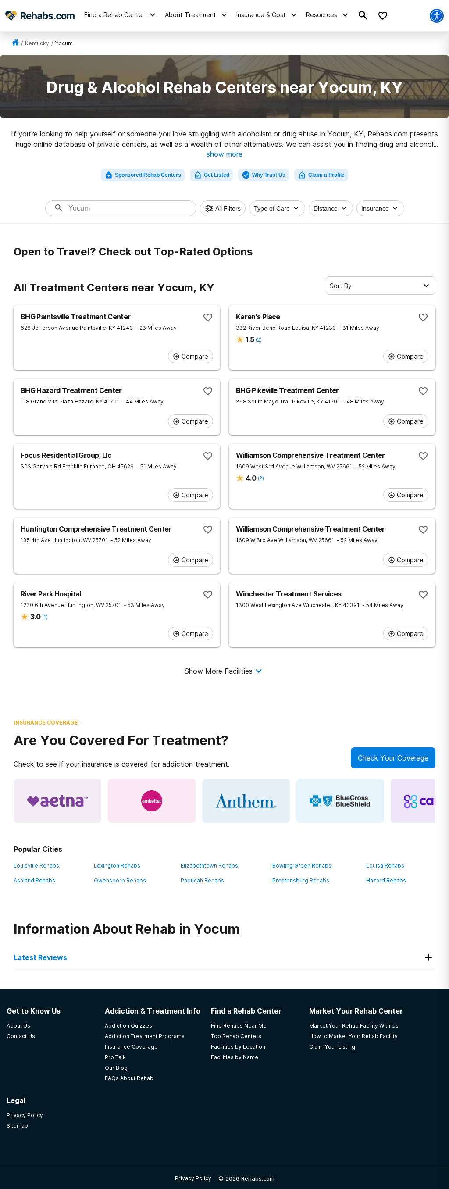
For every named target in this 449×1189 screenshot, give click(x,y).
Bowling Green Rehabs (301, 865)
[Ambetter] (152, 801)
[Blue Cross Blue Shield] (340, 801)
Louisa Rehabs (385, 865)
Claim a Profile (326, 175)
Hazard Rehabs (386, 880)
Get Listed (216, 175)
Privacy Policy (193, 1178)
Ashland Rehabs (34, 880)
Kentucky (37, 43)
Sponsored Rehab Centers (148, 175)
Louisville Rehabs (36, 865)
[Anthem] (246, 801)
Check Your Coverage (393, 757)
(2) (258, 339)
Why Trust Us (268, 175)
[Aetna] (57, 801)
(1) (44, 617)
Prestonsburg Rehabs (300, 880)
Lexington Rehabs (117, 865)
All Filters (228, 208)
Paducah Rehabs (202, 880)
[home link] (15, 43)
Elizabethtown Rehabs (209, 865)
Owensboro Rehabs (120, 880)
